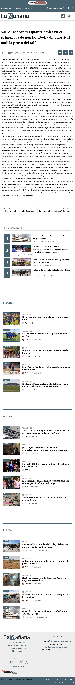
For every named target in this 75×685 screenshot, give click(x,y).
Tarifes (27, 8)
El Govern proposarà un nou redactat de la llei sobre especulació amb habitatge (45, 482)
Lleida (6, 540)
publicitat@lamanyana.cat (61, 650)
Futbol (6, 313)
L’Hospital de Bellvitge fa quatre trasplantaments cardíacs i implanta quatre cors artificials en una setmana (50, 249)
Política (6, 427)
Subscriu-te (12, 8)
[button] (69, 16)
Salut (35, 53)
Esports (6, 363)
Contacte (20, 8)
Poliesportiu (7, 346)
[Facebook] (11, 662)
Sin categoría (41, 53)
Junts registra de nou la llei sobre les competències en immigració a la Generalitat (44, 448)
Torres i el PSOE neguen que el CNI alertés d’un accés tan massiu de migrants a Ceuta (46, 432)
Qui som (4, 8)
